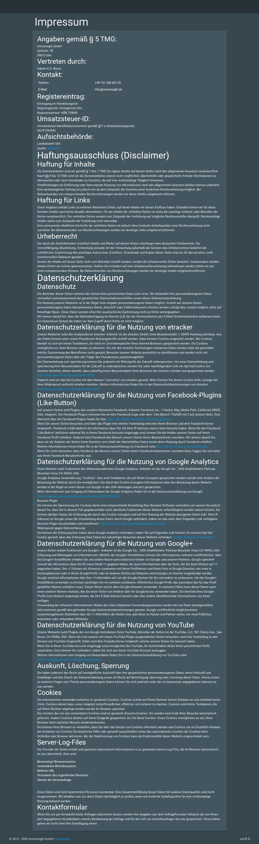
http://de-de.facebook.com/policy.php (182, 446)
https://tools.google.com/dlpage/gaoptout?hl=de (133, 523)
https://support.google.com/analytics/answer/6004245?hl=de (78, 496)
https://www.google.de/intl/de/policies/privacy (68, 659)
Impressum (63, 839)
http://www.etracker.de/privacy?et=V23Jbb (65, 375)
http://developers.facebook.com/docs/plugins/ (139, 419)
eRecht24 (53, 148)
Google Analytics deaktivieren (193, 537)
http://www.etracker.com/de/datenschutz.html (68, 389)
